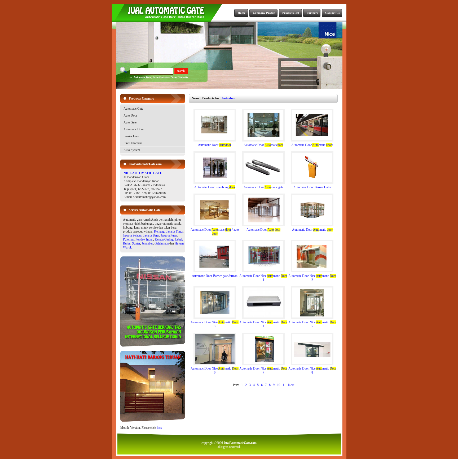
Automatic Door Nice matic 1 (263, 278)
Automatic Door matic (263, 145)
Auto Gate (159, 77)
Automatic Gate (142, 77)
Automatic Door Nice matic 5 (312, 324)
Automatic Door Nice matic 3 (215, 324)
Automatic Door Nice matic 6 (215, 370)
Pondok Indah (144, 239)
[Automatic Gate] (152, 346)
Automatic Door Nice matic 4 (263, 324)
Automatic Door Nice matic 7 (263, 370)
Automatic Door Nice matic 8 (312, 370)
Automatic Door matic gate (263, 187)
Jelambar (147, 243)
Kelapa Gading (164, 239)
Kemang (159, 231)
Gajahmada (162, 243)
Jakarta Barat (151, 235)
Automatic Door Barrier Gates (312, 187)
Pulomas (128, 239)
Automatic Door (134, 129)
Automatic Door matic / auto (215, 231)
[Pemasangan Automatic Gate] (152, 421)
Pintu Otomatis (179, 77)
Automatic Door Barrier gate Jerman (214, 276)
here (159, 428)
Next (291, 385)
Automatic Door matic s (312, 145)
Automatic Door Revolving (214, 187)
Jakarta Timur (174, 231)
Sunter (136, 243)
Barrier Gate (131, 136)
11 (284, 385)
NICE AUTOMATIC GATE (143, 173)
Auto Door (130, 115)
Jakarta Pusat (169, 235)
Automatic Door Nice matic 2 (312, 278)
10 (278, 385)
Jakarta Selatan (132, 235)
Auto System (132, 150)
